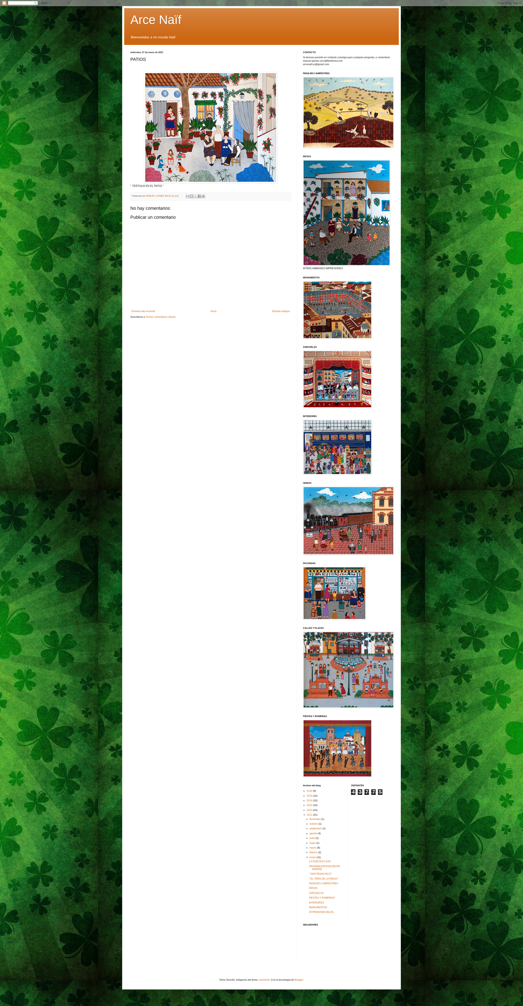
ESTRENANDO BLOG (321, 912)
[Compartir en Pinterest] (203, 196)
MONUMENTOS (318, 907)
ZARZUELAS (316, 893)
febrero (314, 852)
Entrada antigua (281, 311)
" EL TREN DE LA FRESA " (324, 878)
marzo (313, 847)
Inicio (214, 311)
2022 (310, 810)
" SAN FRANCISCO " (320, 873)
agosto (314, 833)
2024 (310, 800)
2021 (310, 814)
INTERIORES (316, 902)
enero (313, 857)
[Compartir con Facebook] (199, 196)
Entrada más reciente (143, 311)
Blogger (299, 979)
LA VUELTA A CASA (320, 861)
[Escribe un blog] (192, 196)
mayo (313, 843)
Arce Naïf (155, 20)
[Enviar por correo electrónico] (188, 196)
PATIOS (313, 888)
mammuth (264, 979)
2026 (310, 791)
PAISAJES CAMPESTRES (323, 883)
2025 (310, 795)
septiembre (316, 828)
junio (313, 838)
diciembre (315, 819)
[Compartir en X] (195, 196)
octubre (314, 823)
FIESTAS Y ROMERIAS (322, 897)
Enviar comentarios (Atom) (160, 317)
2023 (310, 805)
